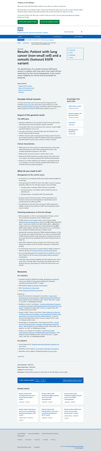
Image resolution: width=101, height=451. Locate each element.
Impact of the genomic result (26, 88)
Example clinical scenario (25, 86)
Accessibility (37, 447)
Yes (37, 380)
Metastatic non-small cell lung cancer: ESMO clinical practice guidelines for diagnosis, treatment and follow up (39, 281)
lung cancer (27, 104)
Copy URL (72, 50)
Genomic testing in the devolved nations (44, 250)
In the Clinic (37, 36)
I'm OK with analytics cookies (28, 22)
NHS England (21, 435)
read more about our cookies (70, 15)
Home (20, 36)
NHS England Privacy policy (24, 447)
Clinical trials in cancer (74, 106)
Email (71, 57)
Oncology (20, 49)
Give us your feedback (33, 433)
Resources (21, 92)
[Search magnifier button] (82, 32)
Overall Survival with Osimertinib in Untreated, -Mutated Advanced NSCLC (39, 324)
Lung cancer (71, 122)
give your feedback (49, 40)
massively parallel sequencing (31, 106)
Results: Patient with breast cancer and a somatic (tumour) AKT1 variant (72, 411)
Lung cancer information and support (47, 349)
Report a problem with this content (72, 380)
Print (71, 52)
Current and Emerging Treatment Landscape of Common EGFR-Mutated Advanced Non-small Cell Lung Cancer (40, 306)
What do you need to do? (25, 90)
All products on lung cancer (30, 288)
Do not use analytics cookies (49, 22)
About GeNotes (78, 36)
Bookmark (72, 55)
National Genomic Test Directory (29, 222)
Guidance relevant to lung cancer (32, 290)
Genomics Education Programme (50, 433)
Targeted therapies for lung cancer (46, 351)
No (43, 380)
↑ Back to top (21, 356)
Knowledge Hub (57, 36)
